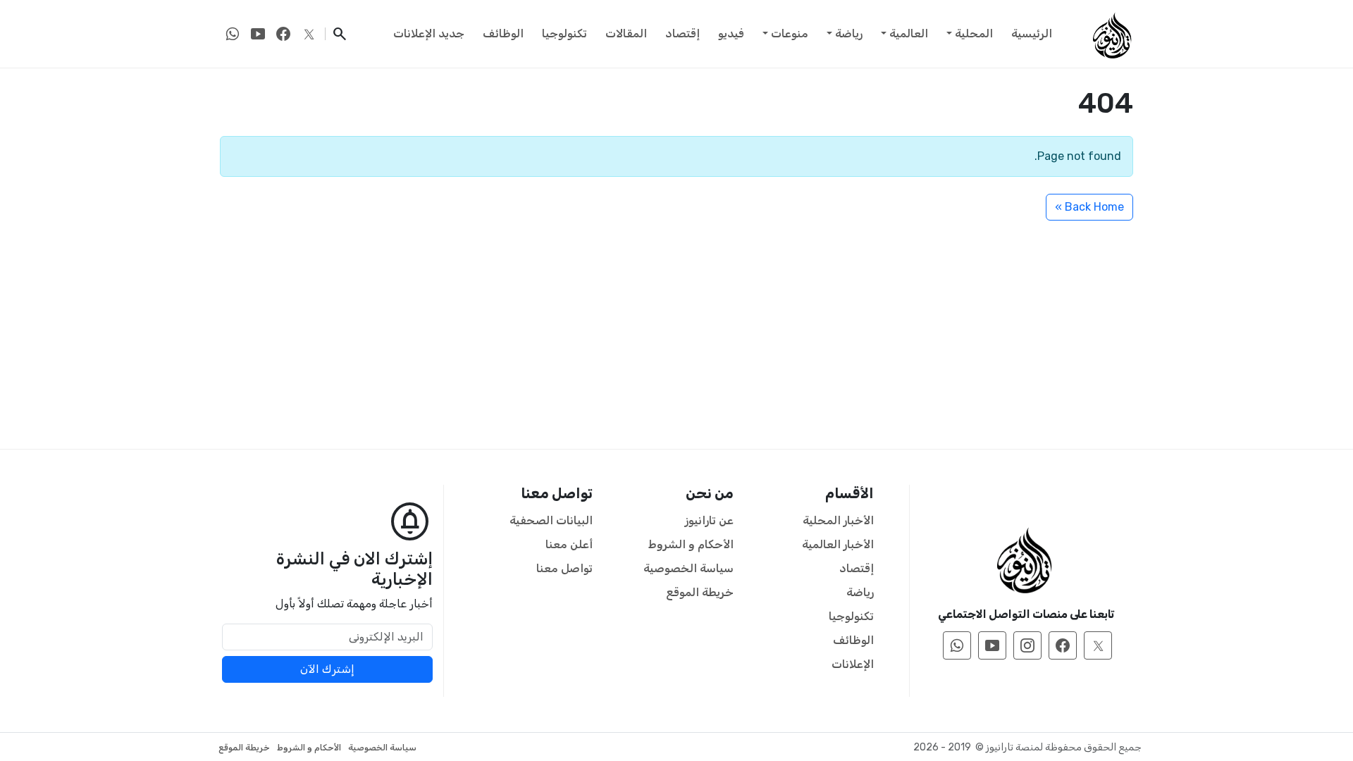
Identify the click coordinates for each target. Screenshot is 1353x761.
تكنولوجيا (564, 33)
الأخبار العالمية (838, 544)
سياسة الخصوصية (688, 568)
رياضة (849, 33)
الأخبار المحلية (838, 520)
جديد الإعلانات (428, 33)
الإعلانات (853, 664)
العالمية (908, 33)
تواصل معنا (564, 568)
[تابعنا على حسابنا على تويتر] (308, 34)
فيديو (731, 33)
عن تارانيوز (709, 520)
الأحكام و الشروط (691, 544)
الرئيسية (1031, 33)
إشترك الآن (327, 669)
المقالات (626, 33)
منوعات (789, 33)
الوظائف (503, 33)
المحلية (974, 33)
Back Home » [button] (1089, 207)
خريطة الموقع (700, 592)
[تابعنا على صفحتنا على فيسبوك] (283, 34)
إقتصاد (682, 33)
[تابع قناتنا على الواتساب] (232, 34)
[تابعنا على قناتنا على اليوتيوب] (258, 34)
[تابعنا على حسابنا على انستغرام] (1027, 645)
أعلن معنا (569, 544)
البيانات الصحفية (551, 520)
